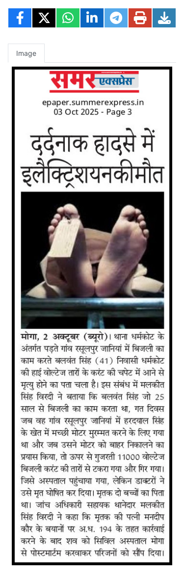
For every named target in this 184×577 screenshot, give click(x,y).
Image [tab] (26, 53)
